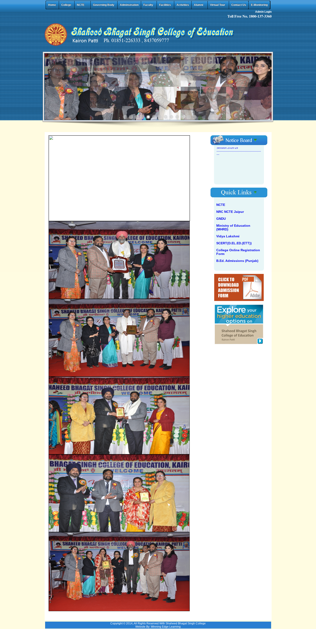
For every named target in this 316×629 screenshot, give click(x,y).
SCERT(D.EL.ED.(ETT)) (234, 243)
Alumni (198, 4)
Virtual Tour (217, 4)
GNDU (221, 218)
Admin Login (263, 11)
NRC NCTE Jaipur (230, 212)
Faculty (148, 4)
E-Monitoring (259, 4)
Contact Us (238, 4)
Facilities (165, 4)
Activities (183, 4)
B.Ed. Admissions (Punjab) (237, 261)
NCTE (220, 205)
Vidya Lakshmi (227, 236)
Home (52, 4)
